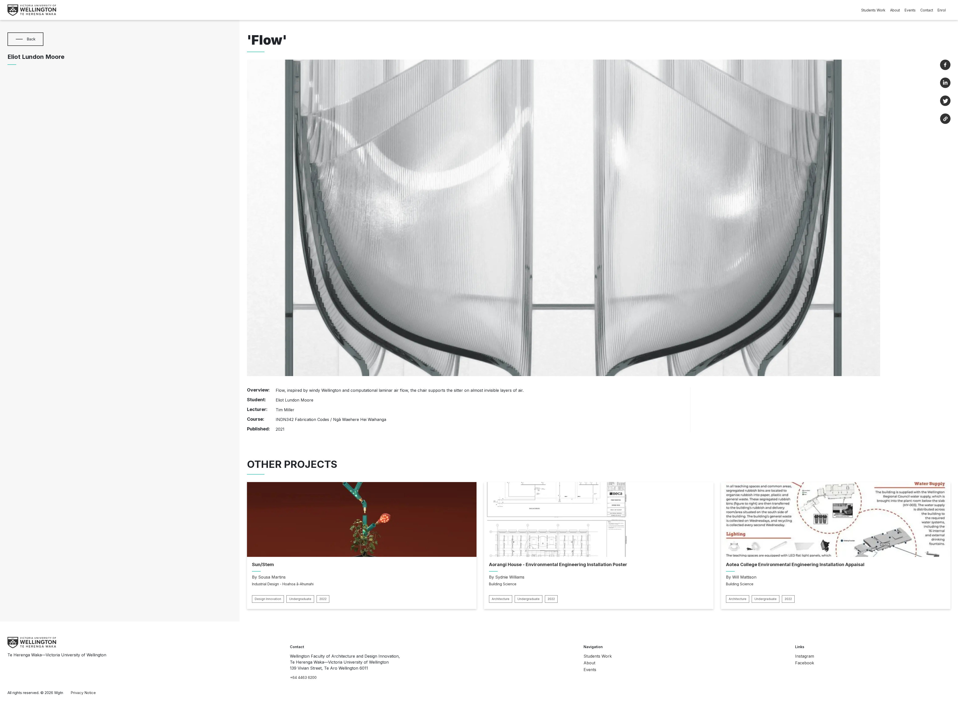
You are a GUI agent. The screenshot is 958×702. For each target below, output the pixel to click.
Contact (926, 10)
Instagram (804, 656)
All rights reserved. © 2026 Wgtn (35, 692)
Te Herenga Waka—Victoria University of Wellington (56, 654)
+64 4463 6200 (303, 677)
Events (910, 10)
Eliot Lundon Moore (35, 56)
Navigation (593, 647)
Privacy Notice (83, 692)
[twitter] (945, 101)
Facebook (804, 662)
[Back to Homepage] (31, 10)
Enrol (942, 10)
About (895, 10)
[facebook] (945, 65)
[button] (19, 39)
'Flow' (267, 40)
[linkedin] (945, 83)
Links (799, 647)
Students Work (873, 10)
